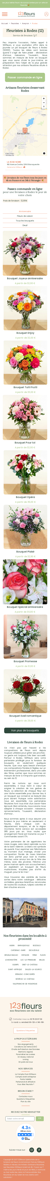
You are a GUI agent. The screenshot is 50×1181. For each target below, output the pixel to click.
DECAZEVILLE (34, 950)
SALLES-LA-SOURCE (33, 969)
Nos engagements (25, 1044)
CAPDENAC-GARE (18, 950)
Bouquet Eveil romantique (25, 716)
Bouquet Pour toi (25, 442)
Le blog (25, 1059)
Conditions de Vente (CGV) (25, 1047)
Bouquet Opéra (25, 497)
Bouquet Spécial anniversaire (25, 607)
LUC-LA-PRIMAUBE (28, 960)
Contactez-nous (25, 1096)
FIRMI (34, 955)
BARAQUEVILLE (23, 945)
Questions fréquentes (26, 1099)
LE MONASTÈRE (11, 960)
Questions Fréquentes (25, 1030)
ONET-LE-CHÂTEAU (30, 964)
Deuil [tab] (25, 225)
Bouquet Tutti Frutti (25, 387)
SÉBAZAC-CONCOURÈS (25, 974)
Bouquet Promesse (25, 661)
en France (14, 180)
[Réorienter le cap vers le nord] (44, 107)
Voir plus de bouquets (25, 730)
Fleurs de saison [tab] (25, 216)
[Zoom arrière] (44, 103)
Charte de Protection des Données (25, 1049)
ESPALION (25, 955)
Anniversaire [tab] (25, 211)
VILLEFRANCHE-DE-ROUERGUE (25, 984)
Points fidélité (25, 1079)
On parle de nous (25, 1062)
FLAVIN (43, 955)
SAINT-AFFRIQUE (15, 969)
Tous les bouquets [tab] (25, 220)
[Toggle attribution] (44, 153)
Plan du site (25, 1101)
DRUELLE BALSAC (11, 955)
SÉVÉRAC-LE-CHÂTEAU (25, 979)
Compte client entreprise (25, 1077)
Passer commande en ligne (25, 77)
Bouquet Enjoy (25, 333)
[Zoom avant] (44, 98)
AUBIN (11, 945)
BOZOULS (37, 945)
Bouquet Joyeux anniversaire (25, 278)
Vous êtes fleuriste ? (25, 1084)
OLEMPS (15, 964)
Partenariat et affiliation (25, 1082)
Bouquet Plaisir (25, 551)
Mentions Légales (25, 1052)
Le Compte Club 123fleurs (25, 1074)
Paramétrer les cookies (25, 1054)
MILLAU (42, 960)
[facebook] (39, 1150)
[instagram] (31, 1150)
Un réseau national (26, 1057)
